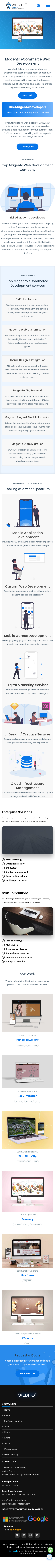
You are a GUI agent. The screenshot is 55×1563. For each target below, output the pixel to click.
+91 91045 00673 (10, 1491)
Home (7, 1415)
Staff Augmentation (13, 1426)
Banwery (27, 1225)
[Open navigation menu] (48, 5)
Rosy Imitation (27, 1101)
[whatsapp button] (50, 1550)
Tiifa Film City (27, 1162)
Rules (6, 1438)
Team (6, 1432)
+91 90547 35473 (9, 1500)
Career (7, 1421)
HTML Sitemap (11, 1460)
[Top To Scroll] (49, 1556)
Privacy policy (10, 1454)
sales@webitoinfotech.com (14, 1506)
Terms (7, 1449)
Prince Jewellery (27, 1045)
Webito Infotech (27, 1559)
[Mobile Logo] (15, 5)
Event (7, 1443)
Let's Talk (27, 95)
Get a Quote (27, 146)
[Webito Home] (27, 1400)
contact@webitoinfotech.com (16, 1509)
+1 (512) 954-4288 (27, 1500)
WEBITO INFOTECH (15, 1550)
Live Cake (27, 1281)
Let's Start (26, 1379)
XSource (27, 1344)
